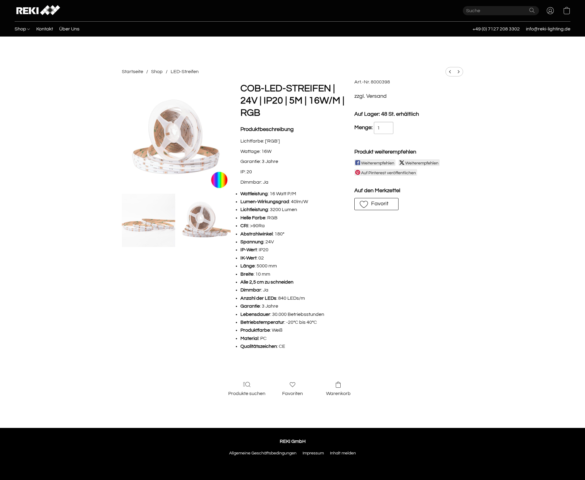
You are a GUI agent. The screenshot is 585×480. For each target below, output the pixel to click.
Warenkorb (338, 393)
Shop (21, 28)
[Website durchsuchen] (532, 10)
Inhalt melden (343, 453)
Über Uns (69, 28)
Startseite (132, 71)
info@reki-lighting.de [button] (548, 28)
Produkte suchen (246, 393)
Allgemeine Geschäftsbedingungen (262, 453)
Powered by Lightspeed (292, 464)
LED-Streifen (185, 71)
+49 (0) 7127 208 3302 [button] (496, 28)
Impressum (313, 453)
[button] (37, 10)
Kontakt (44, 28)
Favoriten (292, 393)
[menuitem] (450, 71)
